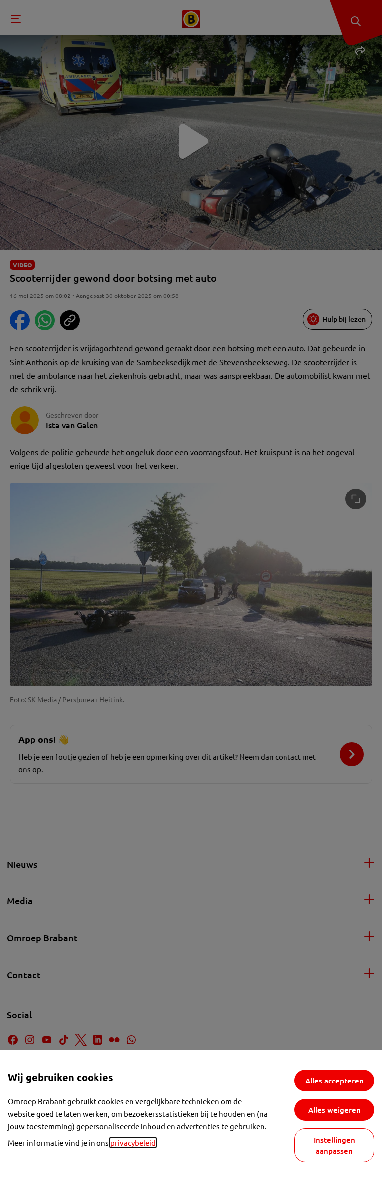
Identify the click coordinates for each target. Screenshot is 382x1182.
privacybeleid (133, 1142)
